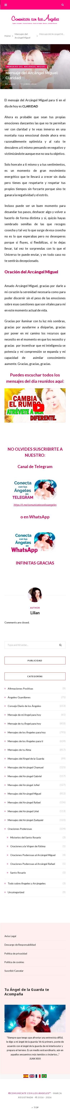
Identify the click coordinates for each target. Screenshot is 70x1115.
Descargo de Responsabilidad (20, 944)
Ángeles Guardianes (19, 697)
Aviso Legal (10, 936)
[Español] (26, 1077)
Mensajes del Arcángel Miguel (26, 66)
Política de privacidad (15, 953)
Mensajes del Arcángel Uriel (23, 811)
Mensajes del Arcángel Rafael (24, 802)
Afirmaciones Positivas (20, 688)
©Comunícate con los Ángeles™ (29, 1093)
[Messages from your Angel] (32, 1077)
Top (36, 1107)
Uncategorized (16, 892)
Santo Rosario (18, 872)
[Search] (63, 5)
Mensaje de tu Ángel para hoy (24, 723)
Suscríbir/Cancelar (14, 970)
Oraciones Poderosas (20, 828)
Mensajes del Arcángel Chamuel (25, 767)
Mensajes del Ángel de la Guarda (26, 758)
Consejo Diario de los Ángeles (24, 705)
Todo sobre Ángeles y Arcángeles (27, 883)
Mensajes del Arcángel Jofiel (23, 784)
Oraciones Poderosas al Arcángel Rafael (32, 863)
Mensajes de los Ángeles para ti (25, 741)
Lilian (12, 84)
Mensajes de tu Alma (19, 749)
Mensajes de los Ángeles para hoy (27, 732)
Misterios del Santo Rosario (25, 837)
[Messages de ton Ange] (38, 1077)
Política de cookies (14, 962)
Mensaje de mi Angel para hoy (24, 714)
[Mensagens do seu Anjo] (44, 1077)
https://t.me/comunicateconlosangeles (35, 504)
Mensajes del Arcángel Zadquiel (25, 820)
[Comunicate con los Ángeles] (35, 20)
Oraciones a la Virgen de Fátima (27, 846)
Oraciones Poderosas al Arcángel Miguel (32, 855)
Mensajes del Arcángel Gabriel (25, 776)
